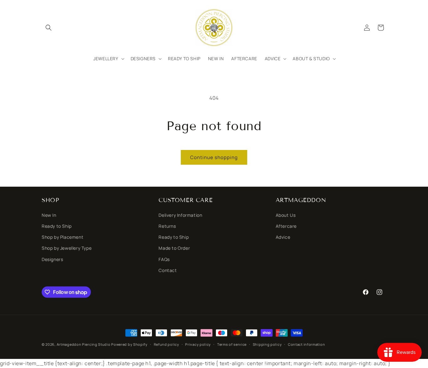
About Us (286, 215)
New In (49, 215)
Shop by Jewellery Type (66, 248)
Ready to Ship (57, 226)
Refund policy (166, 344)
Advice (283, 237)
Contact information (306, 344)
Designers (52, 259)
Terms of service (232, 344)
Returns (167, 226)
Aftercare (286, 226)
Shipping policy (267, 344)
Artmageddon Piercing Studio (84, 344)
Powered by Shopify (129, 344)
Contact (168, 270)
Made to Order (174, 248)
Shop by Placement (62, 237)
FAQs (164, 259)
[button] (48, 28)
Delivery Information (180, 215)
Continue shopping (214, 157)
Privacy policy (198, 344)
